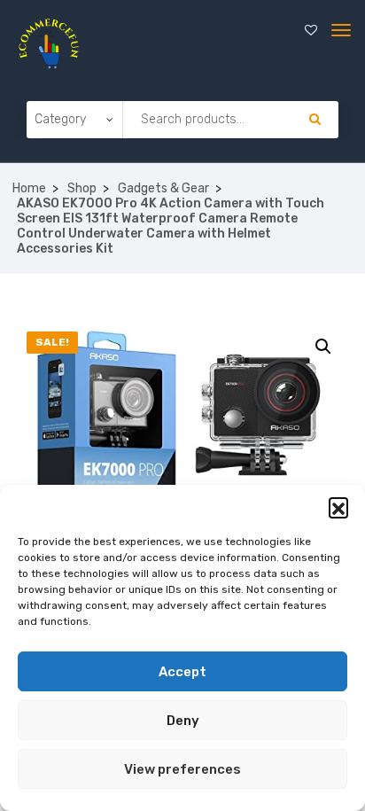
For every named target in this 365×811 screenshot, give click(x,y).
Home (29, 188)
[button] (338, 507)
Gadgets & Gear (163, 188)
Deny (183, 721)
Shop (82, 188)
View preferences (182, 769)
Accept (182, 672)
